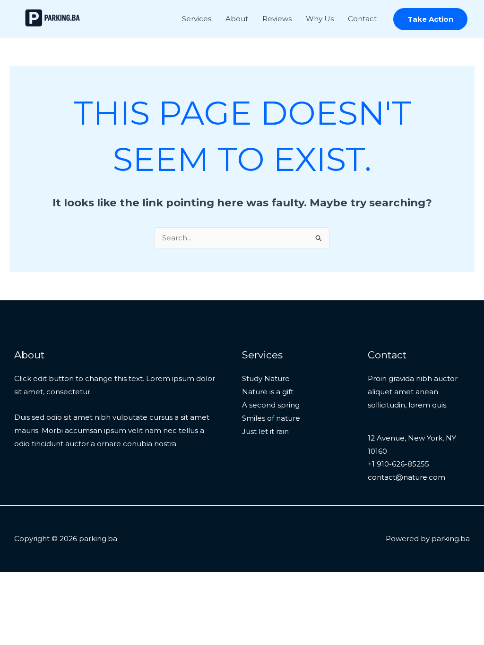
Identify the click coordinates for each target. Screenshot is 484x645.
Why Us (320, 18)
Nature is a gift (268, 391)
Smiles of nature (271, 418)
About (236, 18)
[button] (430, 19)
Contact (362, 18)
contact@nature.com (406, 477)
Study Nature (266, 378)
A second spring (271, 404)
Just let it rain (265, 431)
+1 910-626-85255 (398, 463)
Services (196, 18)
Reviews (277, 18)
